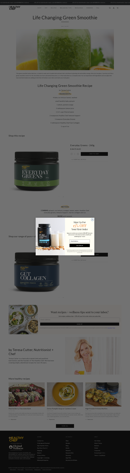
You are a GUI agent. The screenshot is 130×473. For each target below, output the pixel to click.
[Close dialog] (92, 219)
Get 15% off (79, 245)
